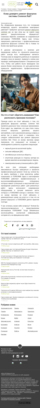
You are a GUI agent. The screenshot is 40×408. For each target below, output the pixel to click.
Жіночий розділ (6, 321)
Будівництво (5, 315)
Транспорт (31, 311)
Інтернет (17, 321)
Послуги (16, 328)
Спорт (29, 318)
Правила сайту (21, 398)
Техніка (16, 308)
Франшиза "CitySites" (7, 351)
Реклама (3, 334)
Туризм (3, 311)
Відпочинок (18, 315)
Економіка (4, 324)
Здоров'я (31, 308)
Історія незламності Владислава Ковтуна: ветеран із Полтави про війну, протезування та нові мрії (17, 256)
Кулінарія (4, 328)
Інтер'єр (16, 324)
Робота (16, 331)
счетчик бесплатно (20, 405)
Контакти (15, 360)
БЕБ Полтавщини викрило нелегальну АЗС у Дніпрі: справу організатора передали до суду (19, 263)
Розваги (30, 315)
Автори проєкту (23, 360)
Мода (29, 324)
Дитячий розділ (33, 331)
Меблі (16, 318)
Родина (30, 328)
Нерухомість (18, 311)
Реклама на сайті (6, 349)
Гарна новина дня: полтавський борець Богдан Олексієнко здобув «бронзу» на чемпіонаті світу (19, 238)
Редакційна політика (14, 399)
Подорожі (4, 331)
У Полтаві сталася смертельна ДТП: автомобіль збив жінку (19, 244)
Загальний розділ (6, 308)
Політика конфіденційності (9, 398)
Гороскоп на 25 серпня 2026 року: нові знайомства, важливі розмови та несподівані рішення (20, 291)
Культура (31, 321)
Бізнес (3, 318)
